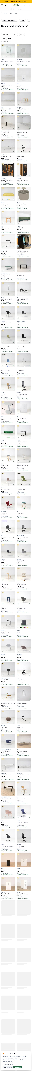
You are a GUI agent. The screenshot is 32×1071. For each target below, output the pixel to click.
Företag (12, 9)
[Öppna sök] (5, 5)
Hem (10, 13)
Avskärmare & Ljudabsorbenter (9, 20)
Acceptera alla (17, 1067)
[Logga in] (25, 5)
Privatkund (19, 9)
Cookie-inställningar (9, 1064)
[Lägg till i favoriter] (3, 56)
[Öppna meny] (2, 5)
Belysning (22, 20)
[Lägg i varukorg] (14, 56)
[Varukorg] (29, 5)
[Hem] (16, 5)
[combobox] (16, 30)
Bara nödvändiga (8, 1067)
